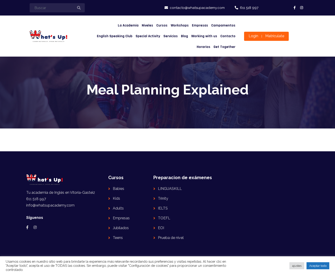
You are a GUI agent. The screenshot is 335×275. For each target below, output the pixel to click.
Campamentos (223, 25)
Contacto (227, 36)
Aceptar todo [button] (318, 265)
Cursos (162, 25)
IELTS (163, 208)
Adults (118, 208)
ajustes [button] (297, 265)
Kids (116, 198)
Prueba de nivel (171, 238)
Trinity (163, 198)
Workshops (180, 25)
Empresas (200, 25)
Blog (184, 36)
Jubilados (121, 228)
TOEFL (164, 218)
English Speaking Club (114, 36)
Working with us (204, 36)
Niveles (147, 25)
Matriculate (274, 36)
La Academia (128, 25)
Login (253, 36)
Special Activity (148, 36)
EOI (161, 228)
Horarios (203, 47)
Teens (118, 238)
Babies (118, 188)
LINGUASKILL (170, 188)
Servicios (170, 36)
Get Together (224, 47)
